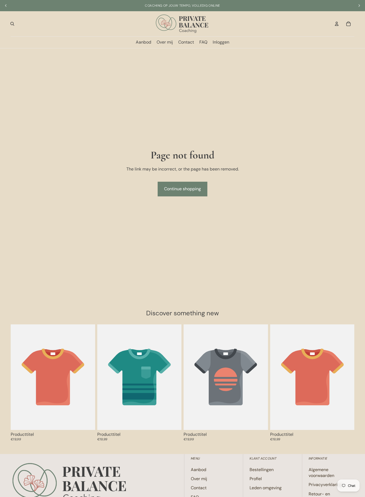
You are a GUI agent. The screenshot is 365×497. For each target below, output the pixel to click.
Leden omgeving (266, 488)
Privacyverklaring (325, 485)
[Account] (337, 24)
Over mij (199, 479)
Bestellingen (262, 469)
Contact (199, 488)
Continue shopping (182, 189)
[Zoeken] (12, 24)
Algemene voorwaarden (321, 472)
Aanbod (198, 469)
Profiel (256, 479)
